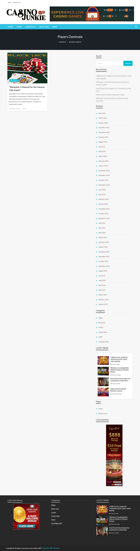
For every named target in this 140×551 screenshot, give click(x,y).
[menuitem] (10, 26)
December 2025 (103, 127)
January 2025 (103, 166)
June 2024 (102, 190)
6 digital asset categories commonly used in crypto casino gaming (119, 359)
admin (24, 108)
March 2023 (102, 237)
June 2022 (102, 280)
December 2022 (103, 252)
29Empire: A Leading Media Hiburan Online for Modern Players (119, 370)
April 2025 (102, 151)
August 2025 (102, 142)
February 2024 (103, 199)
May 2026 (102, 113)
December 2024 (103, 171)
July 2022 (101, 276)
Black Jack (44, 27)
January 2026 (103, 123)
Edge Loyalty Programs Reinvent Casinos (110, 94)
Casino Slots (30, 27)
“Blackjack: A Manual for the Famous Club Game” (27, 88)
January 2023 (103, 247)
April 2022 (102, 290)
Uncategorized (103, 342)
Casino (10, 27)
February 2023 (103, 242)
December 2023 (103, 209)
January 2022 (103, 304)
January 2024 (103, 204)
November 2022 (104, 256)
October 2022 (103, 261)
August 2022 (102, 271)
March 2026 (102, 118)
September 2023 (104, 218)
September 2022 (104, 266)
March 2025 (102, 156)
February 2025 (103, 161)
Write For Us (17, 2)
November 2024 (104, 175)
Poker (19, 27)
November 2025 (104, 132)
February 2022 (103, 299)
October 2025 (103, 137)
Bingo (54, 27)
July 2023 (101, 223)
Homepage (62, 42)
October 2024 (103, 180)
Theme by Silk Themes (50, 548)
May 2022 (102, 285)
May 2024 (102, 194)
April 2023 (102, 233)
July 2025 (101, 147)
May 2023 (102, 228)
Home (9, 2)
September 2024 (104, 185)
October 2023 (103, 213)
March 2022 (102, 295)
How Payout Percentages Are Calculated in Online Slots (120, 379)
